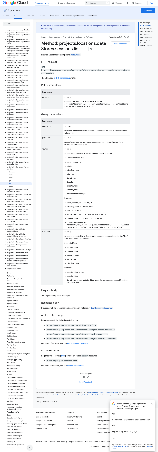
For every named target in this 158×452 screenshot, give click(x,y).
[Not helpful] (128, 37)
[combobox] (97, 3)
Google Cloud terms (75, 442)
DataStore (75, 55)
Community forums (74, 417)
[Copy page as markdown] (91, 49)
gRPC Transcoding (62, 78)
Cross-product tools (66, 3)
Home (43, 37)
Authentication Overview (77, 343)
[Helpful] (125, 37)
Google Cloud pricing (44, 421)
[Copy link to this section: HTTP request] (59, 62)
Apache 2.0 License (57, 395)
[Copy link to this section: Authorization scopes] (67, 315)
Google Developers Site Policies (89, 395)
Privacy (52, 442)
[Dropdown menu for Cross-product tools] (78, 3)
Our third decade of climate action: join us (101, 442)
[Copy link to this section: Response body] (61, 302)
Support (42, 16)
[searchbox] (16, 24)
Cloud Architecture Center (107, 429)
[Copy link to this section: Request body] (59, 290)
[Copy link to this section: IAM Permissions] (62, 350)
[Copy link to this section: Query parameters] (65, 114)
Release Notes (72, 425)
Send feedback (120, 44)
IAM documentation (75, 365)
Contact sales (41, 429)
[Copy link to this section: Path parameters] (63, 85)
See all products (42, 417)
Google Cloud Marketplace (46, 425)
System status (72, 429)
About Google (41, 442)
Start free (148, 10)
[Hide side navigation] (29, 447)
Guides (6, 16)
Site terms (61, 442)
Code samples (102, 425)
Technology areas (42, 3)
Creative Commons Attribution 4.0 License (103, 392)
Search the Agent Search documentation (80, 16)
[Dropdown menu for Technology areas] (52, 3)
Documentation (54, 37)
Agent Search (15, 10)
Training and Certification (107, 433)
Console (118, 3)
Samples (30, 16)
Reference (18, 16)
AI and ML (66, 37)
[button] (16, 29)
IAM (63, 356)
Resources (54, 16)
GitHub (99, 417)
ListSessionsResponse (101, 308)
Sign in (152, 3)
